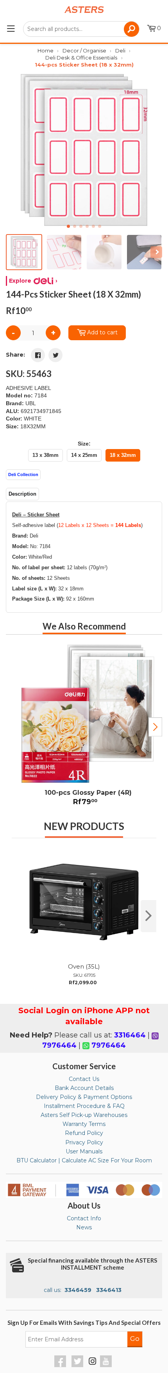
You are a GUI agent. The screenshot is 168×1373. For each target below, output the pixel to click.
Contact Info (84, 1218)
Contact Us (84, 1079)
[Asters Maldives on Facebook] (61, 1365)
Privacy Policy (84, 1142)
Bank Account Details (84, 1088)
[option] (84, 726)
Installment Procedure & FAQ (84, 1106)
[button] (153, 150)
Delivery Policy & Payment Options (84, 1097)
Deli (120, 50)
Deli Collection (23, 474)
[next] (148, 916)
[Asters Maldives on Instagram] (93, 1362)
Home (46, 50)
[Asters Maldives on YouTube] (107, 1365)
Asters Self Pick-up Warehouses (84, 1115)
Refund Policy (84, 1133)
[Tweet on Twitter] (55, 355)
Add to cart (102, 332)
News (84, 1227)
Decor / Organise (84, 50)
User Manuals (84, 1151)
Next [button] (155, 727)
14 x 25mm (84, 455)
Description (22, 494)
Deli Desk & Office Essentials (81, 57)
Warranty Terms (84, 1124)
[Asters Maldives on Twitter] (78, 1365)
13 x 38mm (45, 455)
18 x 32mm (123, 455)
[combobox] (81, 29)
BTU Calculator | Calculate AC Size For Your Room (84, 1160)
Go (134, 1338)
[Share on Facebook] (38, 355)
